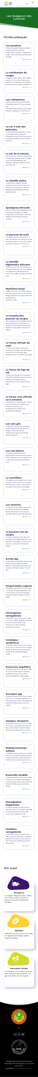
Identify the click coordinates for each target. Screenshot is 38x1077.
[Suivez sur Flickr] (15, 1034)
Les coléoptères (15, 99)
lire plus (25, 59)
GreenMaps (17, 1068)
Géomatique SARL (27, 1068)
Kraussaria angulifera (18, 667)
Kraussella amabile (17, 775)
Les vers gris (13, 423)
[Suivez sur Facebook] (19, 1034)
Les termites (13, 504)
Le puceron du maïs (17, 234)
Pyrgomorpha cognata (19, 586)
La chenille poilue (16, 180)
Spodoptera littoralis (18, 207)
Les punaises (13, 45)
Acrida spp (12, 558)
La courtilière (13, 477)
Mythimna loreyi (15, 288)
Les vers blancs (15, 450)
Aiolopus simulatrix (17, 721)
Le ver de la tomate (17, 153)
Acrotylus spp (14, 694)
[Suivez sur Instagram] (22, 1034)
